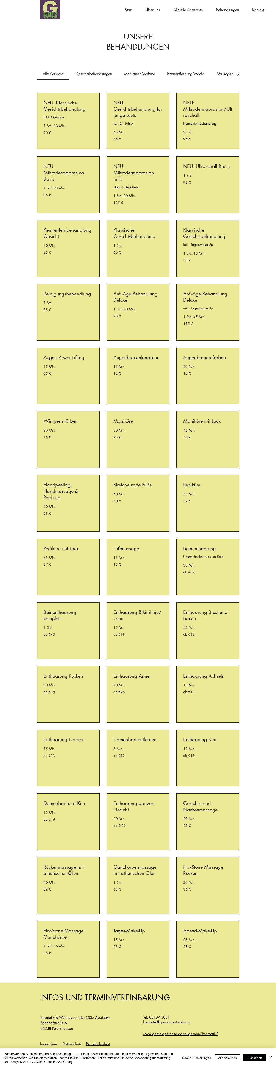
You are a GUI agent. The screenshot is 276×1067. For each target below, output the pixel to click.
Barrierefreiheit (98, 1044)
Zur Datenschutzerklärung (55, 1061)
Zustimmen (254, 1058)
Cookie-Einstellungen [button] (196, 1058)
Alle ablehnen (227, 1058)
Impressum (48, 1044)
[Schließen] (270, 1058)
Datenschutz (72, 1044)
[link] (53, 73)
